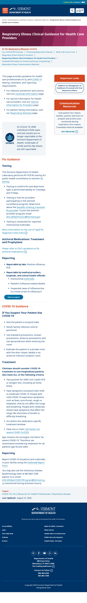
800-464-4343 (43, 573)
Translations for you (80, 10)
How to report (14, 297)
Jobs (4, 530)
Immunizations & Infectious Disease (20, 20)
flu (26, 79)
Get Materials (68, 131)
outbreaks (29, 278)
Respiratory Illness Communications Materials (20, 64)
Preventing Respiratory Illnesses (39, 52)
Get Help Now (7, 533)
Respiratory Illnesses (41, 20)
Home (4, 20)
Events (77, 2)
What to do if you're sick (65, 52)
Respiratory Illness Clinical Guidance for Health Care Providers (28, 58)
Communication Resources (70, 104)
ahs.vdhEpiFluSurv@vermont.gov (23, 216)
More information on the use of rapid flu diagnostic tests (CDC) (23, 231)
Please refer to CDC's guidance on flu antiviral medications (20, 250)
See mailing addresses (41, 566)
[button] (5, 11)
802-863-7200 (43, 576)
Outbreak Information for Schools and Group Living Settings (26, 61)
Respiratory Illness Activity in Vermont (17, 55)
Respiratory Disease (61, 494)
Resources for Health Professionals (34, 494)
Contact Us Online (42, 570)
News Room (49, 530)
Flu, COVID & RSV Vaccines (12, 52)
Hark (49, 587)
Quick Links (68, 2)
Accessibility (7, 526)
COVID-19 (37, 79)
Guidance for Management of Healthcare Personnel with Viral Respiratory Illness (69, 88)
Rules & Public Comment (54, 526)
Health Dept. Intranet (53, 541)
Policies (5, 537)
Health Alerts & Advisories (54, 533)
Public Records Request (53, 537)
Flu (14, 494)
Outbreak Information (26, 93)
